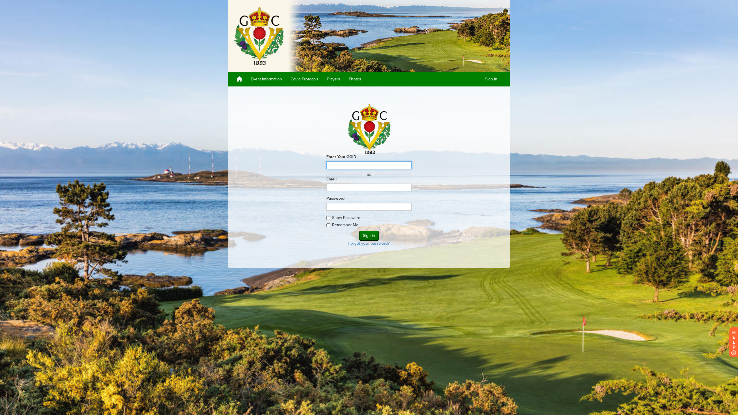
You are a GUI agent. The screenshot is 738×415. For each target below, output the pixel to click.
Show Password (346, 217)
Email (331, 179)
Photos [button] (355, 79)
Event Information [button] (266, 79)
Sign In (491, 79)
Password (335, 198)
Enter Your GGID (341, 156)
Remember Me (345, 224)
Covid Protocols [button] (305, 79)
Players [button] (333, 79)
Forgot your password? (368, 243)
